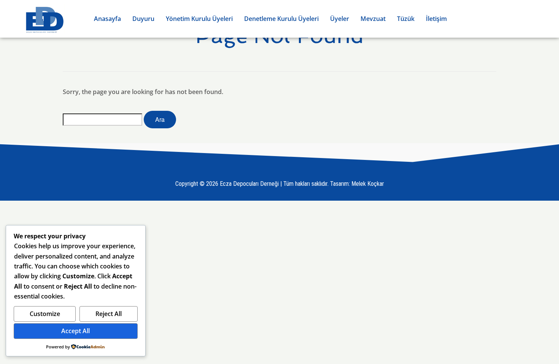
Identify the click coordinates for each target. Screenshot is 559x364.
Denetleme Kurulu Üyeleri (281, 18)
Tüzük (405, 18)
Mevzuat (373, 18)
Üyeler (339, 18)
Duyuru (143, 18)
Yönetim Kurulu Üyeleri (199, 18)
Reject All (108, 314)
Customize (45, 314)
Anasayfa (107, 18)
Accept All (75, 331)
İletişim (436, 18)
